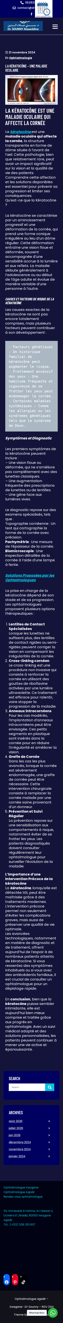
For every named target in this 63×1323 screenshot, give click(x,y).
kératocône (20, 131)
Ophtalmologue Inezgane (21, 1187)
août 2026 (15, 1121)
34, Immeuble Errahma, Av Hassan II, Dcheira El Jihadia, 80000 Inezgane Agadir (28, 1215)
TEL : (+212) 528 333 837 (19, 1225)
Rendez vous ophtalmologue (23, 1197)
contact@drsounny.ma (33, 8)
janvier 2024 (17, 1156)
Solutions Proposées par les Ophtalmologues (29, 577)
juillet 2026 (16, 1128)
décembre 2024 (20, 1142)
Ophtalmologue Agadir (19, 1192)
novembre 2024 (20, 1149)
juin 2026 (14, 1135)
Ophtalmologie (20, 58)
